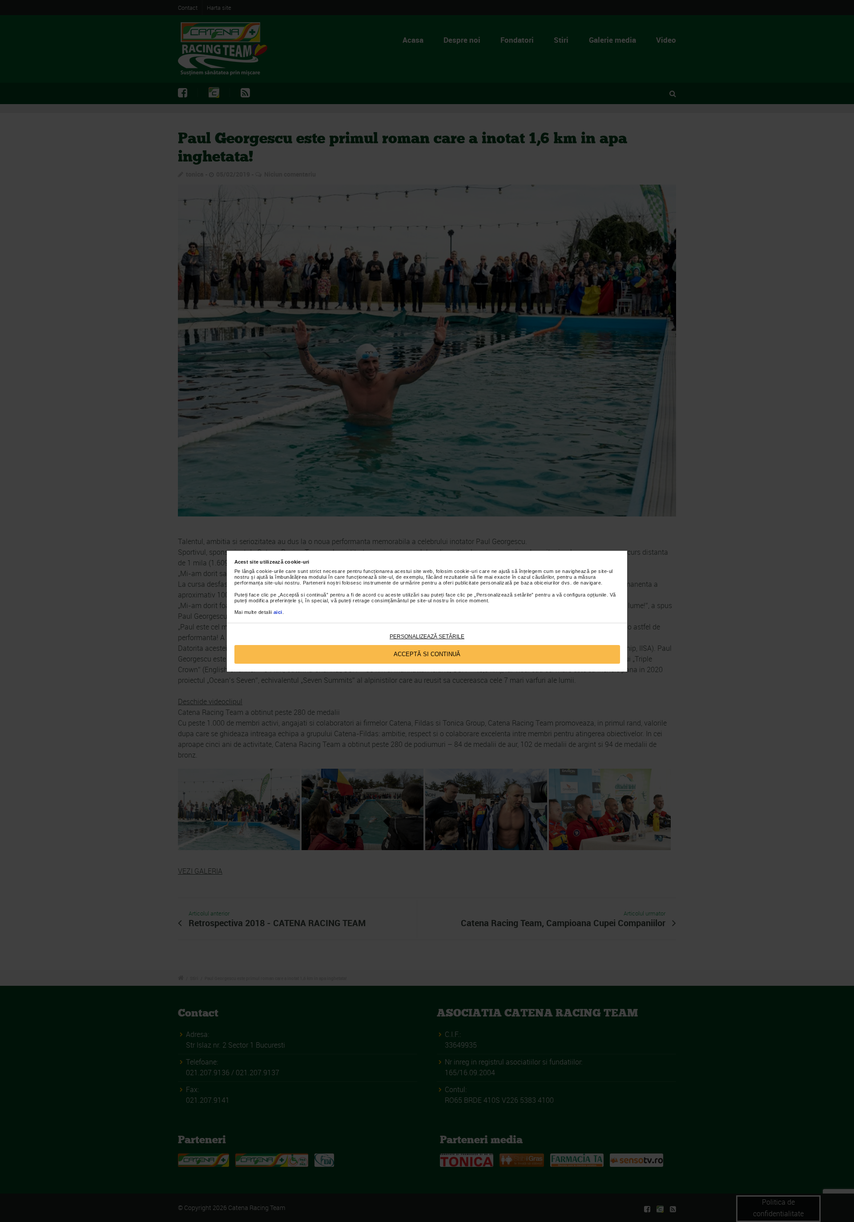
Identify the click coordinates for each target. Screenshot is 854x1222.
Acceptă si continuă (427, 654)
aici (278, 612)
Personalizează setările (427, 636)
